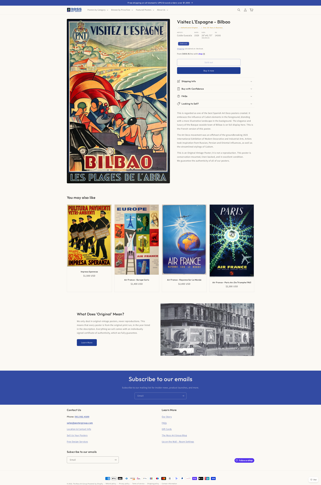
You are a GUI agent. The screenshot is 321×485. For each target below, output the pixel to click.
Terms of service (138, 483)
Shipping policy (153, 483)
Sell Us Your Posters (77, 435)
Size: (204, 32)
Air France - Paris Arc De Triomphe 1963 (231, 282)
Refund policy (111, 483)
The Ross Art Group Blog (174, 435)
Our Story (167, 416)
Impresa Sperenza (89, 271)
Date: (196, 32)
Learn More (87, 342)
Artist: (180, 32)
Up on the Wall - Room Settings (178, 441)
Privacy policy (124, 483)
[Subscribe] (183, 396)
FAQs (164, 422)
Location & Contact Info (79, 428)
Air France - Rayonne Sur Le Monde (184, 280)
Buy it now (209, 70)
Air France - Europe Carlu (136, 280)
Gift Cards (167, 428)
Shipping (180, 48)
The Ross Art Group (80, 484)
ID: (216, 32)
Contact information (169, 483)
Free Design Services (77, 441)
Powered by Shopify (95, 484)
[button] (97, 10)
